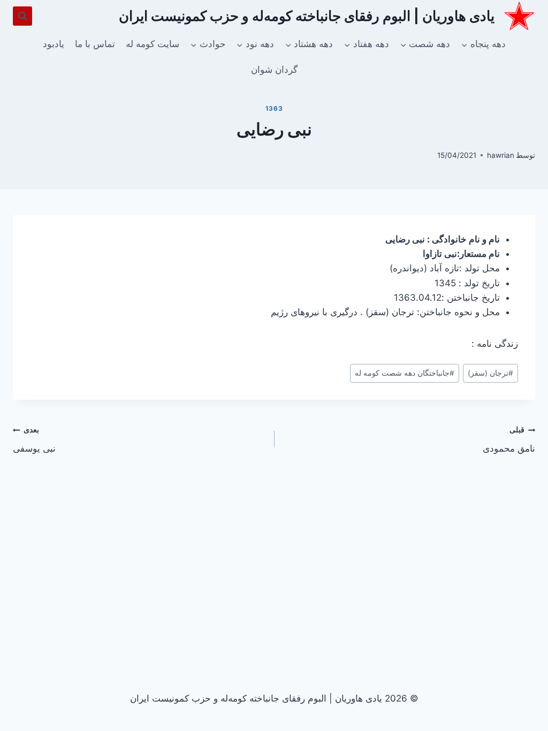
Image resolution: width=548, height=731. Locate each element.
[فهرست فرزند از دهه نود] (255, 44)
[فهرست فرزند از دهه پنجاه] (483, 44)
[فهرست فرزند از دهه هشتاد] (308, 44)
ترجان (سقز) (490, 373)
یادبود (53, 44)
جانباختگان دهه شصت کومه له (404, 373)
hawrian (500, 155)
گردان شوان (274, 69)
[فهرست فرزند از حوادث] (208, 44)
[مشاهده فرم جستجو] (22, 16)
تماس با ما (95, 44)
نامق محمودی (509, 439)
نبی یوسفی (34, 439)
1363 (274, 108)
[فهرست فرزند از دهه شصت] (424, 44)
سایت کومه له (152, 44)
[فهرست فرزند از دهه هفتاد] (366, 44)
